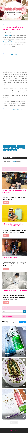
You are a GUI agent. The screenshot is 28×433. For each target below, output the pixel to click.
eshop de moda (21, 146)
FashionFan (11, 430)
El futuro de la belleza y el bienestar (15, 291)
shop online (6, 148)
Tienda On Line (8, 42)
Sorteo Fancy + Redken (8, 154)
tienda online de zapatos (9, 150)
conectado (14, 161)
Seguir (23, 322)
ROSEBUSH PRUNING (10, 257)
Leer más (6, 202)
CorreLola (13, 146)
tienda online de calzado (17, 148)
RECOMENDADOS (7, 169)
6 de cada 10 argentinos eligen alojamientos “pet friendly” (12, 225)
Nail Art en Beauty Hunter (21, 154)
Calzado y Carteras (14, 32)
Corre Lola (6, 146)
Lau (6, 32)
